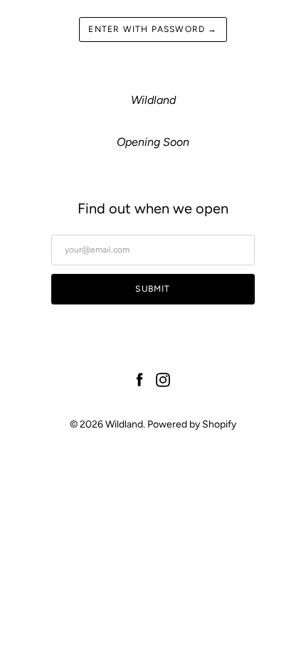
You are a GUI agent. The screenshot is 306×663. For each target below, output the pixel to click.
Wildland (124, 424)
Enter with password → (152, 29)
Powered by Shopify (191, 424)
